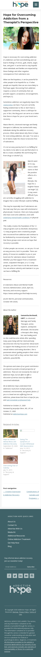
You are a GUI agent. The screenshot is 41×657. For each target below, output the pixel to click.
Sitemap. (15, 612)
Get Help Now (13, 543)
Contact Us (12, 525)
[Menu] (36, 5)
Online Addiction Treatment (19, 539)
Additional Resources (16, 535)
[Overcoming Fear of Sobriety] (10, 459)
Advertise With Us (15, 528)
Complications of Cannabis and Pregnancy (33, 494)
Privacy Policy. (24, 612)
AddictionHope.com (20, 414)
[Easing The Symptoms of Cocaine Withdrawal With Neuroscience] (27, 433)
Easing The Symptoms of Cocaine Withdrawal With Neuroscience (27, 442)
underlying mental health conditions (16, 217)
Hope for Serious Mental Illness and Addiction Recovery (10, 441)
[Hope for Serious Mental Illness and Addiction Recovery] (10, 433)
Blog (10, 546)
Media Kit (11, 532)
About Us (11, 521)
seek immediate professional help (18, 400)
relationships (8, 105)
